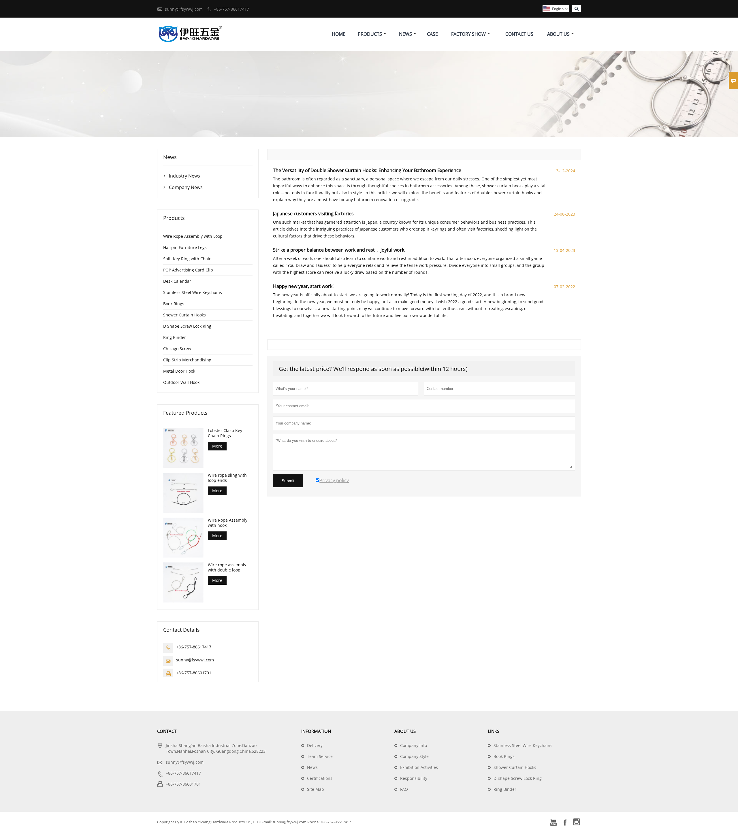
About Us (558, 34)
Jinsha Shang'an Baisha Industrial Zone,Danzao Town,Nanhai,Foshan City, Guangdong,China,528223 (216, 748)
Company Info (413, 745)
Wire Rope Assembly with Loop (193, 236)
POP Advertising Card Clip (188, 270)
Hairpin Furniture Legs (185, 247)
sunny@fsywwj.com (184, 9)
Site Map (315, 789)
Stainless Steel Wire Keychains (192, 292)
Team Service (320, 756)
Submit (288, 480)
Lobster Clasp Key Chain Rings (225, 433)
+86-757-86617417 (231, 9)
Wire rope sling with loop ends (227, 478)
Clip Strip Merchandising (187, 360)
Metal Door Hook (179, 371)
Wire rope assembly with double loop (227, 567)
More (217, 446)
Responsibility (413, 778)
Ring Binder (174, 337)
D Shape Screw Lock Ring (187, 326)
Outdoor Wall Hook (181, 382)
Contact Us (519, 34)
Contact (166, 731)
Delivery (315, 745)
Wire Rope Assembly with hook (227, 523)
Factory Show (468, 34)
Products (370, 34)
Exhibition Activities (419, 767)
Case (432, 34)
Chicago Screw (177, 348)
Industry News (184, 176)
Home (338, 34)
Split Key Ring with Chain (187, 258)
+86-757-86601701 (193, 673)
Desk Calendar (177, 281)
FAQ (404, 789)
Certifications (319, 778)
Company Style (414, 756)
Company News (186, 187)
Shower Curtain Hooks (184, 315)
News (405, 34)
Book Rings (173, 303)
